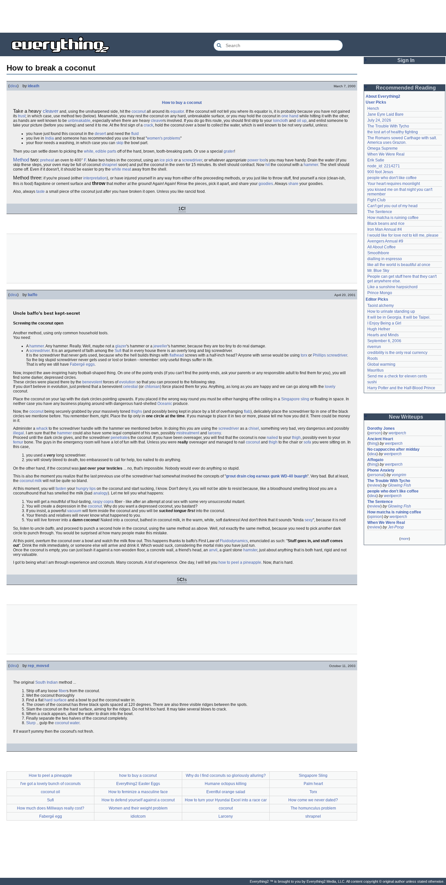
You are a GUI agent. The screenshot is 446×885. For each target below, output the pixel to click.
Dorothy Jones (381, 428)
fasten (61, 488)
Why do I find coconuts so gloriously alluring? (226, 775)
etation (101, 178)
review (374, 485)
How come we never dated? (313, 800)
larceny (214, 433)
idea (13, 86)
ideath (33, 86)
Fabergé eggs (82, 364)
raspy (98, 501)
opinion (375, 516)
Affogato (375, 460)
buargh (300, 476)
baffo (32, 294)
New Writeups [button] (406, 417)
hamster (250, 550)
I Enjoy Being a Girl (384, 323)
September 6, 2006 (384, 341)
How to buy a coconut (182, 102)
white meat (121, 169)
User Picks (376, 102)
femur (18, 442)
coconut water (67, 723)
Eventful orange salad (225, 792)
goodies (266, 183)
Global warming (381, 364)
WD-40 (287, 476)
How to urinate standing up (391, 311)
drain (241, 476)
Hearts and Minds (383, 335)
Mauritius (375, 370)
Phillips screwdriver (330, 355)
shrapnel (109, 164)
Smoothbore (378, 253)
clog (251, 476)
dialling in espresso (384, 259)
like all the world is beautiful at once (398, 264)
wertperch (397, 433)
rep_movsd (38, 665)
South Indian (46, 682)
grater (229, 151)
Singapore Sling (313, 775)
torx (304, 355)
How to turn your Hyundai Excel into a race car (226, 800)
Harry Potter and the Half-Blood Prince (401, 388)
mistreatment (187, 433)
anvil (213, 550)
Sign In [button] (406, 60)
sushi (372, 382)
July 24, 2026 (379, 120)
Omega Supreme (382, 148)
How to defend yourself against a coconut (138, 800)
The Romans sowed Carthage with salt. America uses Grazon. (402, 140)
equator (177, 111)
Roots (372, 358)
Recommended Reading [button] (406, 88)
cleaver (50, 111)
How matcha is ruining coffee (393, 217)
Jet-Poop (396, 527)
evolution (127, 382)
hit (267, 164)
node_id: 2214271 (383, 166)
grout (231, 476)
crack (148, 125)
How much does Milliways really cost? (50, 808)
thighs (136, 411)
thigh (296, 437)
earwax (263, 476)
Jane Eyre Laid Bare (385, 114)
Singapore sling (295, 399)
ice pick (166, 160)
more (405, 539)
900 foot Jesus (380, 172)
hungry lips (86, 488)
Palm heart (313, 783)
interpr (89, 178)
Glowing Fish (399, 485)
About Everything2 (383, 96)
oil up (302, 120)
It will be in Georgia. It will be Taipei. (398, 317)
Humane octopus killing (226, 783)
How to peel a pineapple (50, 775)
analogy (100, 493)
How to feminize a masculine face (138, 792)
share (293, 183)
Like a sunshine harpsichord (392, 287)
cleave (157, 120)
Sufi (118, 350)
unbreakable (79, 120)
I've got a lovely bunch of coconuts (50, 783)
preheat (47, 160)
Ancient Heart (380, 439)
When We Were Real (386, 154)
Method (21, 159)
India (49, 138)
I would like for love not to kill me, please (402, 235)
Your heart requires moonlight (393, 183)
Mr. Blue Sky (378, 270)
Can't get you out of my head (392, 206)
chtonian (152, 386)
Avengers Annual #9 (385, 241)
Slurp (31, 723)
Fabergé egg (50, 816)
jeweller (160, 346)
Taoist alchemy (380, 305)
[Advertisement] (223, 16)
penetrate (119, 437)
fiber (63, 691)
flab (247, 411)
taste (40, 191)
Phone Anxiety (380, 470)
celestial (130, 386)
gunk (275, 476)
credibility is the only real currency (397, 352)
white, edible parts (100, 151)
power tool (256, 160)
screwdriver (192, 160)
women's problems (163, 138)
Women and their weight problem (138, 808)
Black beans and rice (386, 223)
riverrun (374, 346)
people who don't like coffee (392, 177)
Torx (313, 792)
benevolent (92, 382)
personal (376, 475)
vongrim (399, 475)
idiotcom (138, 816)
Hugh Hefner (378, 329)
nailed (272, 437)
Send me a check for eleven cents (397, 376)
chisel (253, 428)
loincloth (280, 120)
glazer (120, 346)
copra (109, 501)
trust (21, 116)
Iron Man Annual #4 (384, 229)
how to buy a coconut (138, 775)
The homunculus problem (313, 808)
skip (119, 143)
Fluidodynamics (234, 541)
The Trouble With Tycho (388, 126)
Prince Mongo (379, 293)
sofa (307, 442)
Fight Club (376, 200)
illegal (18, 433)
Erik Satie (375, 160)
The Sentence (379, 211)
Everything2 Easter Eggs (138, 783)
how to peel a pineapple (239, 562)
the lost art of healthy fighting (392, 132)
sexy (309, 520)
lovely (330, 386)
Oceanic (164, 403)
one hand (289, 116)
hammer (311, 164)
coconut (139, 111)
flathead (176, 355)
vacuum (74, 511)
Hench (373, 108)
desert (100, 133)
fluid (135, 133)
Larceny (225, 816)
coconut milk (31, 480)
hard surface (55, 700)
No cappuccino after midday (393, 449)
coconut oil (50, 792)
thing (373, 443)
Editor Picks (377, 299)
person (375, 433)
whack (42, 428)
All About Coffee (381, 247)
